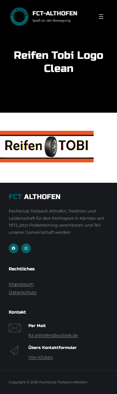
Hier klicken (40, 357)
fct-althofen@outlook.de (53, 335)
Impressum (21, 284)
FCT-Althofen (54, 13)
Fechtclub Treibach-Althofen (63, 382)
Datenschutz (23, 292)
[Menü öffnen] (101, 16)
